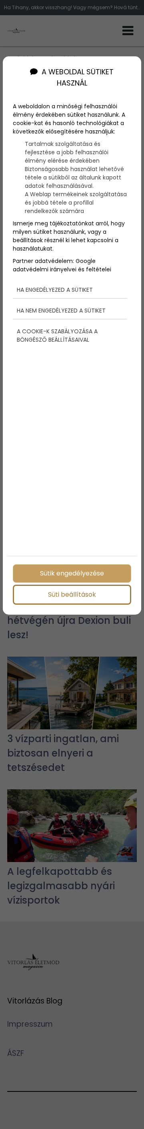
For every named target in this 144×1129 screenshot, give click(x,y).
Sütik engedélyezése (72, 573)
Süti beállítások (72, 594)
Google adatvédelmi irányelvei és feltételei (62, 265)
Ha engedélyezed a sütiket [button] (55, 290)
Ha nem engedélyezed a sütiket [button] (61, 311)
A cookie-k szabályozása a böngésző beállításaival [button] (57, 335)
